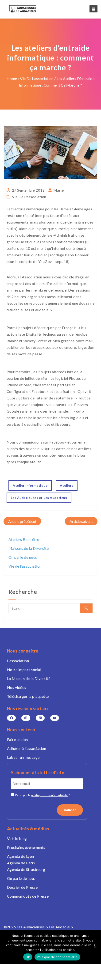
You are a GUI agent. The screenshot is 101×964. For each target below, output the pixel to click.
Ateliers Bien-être (23, 539)
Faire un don (17, 739)
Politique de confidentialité (57, 957)
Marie (58, 190)
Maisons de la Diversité (28, 548)
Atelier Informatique (30, 485)
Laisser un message (23, 757)
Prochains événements (26, 847)
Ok (28, 957)
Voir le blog (17, 838)
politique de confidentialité (49, 795)
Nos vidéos (16, 687)
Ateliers (67, 485)
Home (12, 78)
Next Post (81, 521)
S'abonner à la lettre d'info (37, 772)
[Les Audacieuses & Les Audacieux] (27, 9)
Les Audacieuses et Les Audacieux (39, 498)
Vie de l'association (36, 78)
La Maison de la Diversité (28, 678)
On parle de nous (22, 557)
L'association (18, 660)
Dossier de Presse (22, 887)
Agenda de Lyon (20, 856)
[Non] (95, 947)
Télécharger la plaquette (28, 696)
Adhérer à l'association (26, 748)
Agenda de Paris (21, 863)
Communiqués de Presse (28, 896)
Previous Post (22, 521)
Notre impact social (24, 669)
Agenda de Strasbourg (26, 869)
